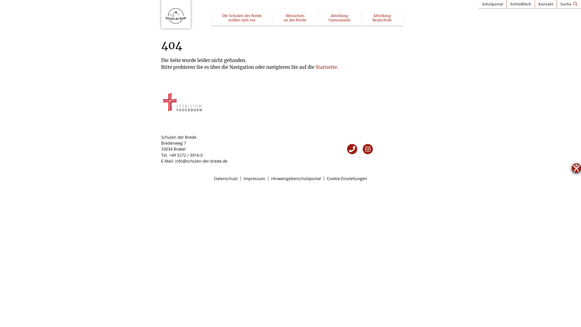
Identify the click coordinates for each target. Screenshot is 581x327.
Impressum (254, 178)
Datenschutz (226, 178)
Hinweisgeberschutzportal (296, 178)
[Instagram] (368, 149)
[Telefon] (352, 149)
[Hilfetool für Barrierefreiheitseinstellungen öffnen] (576, 168)
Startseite (326, 67)
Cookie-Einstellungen (347, 178)
